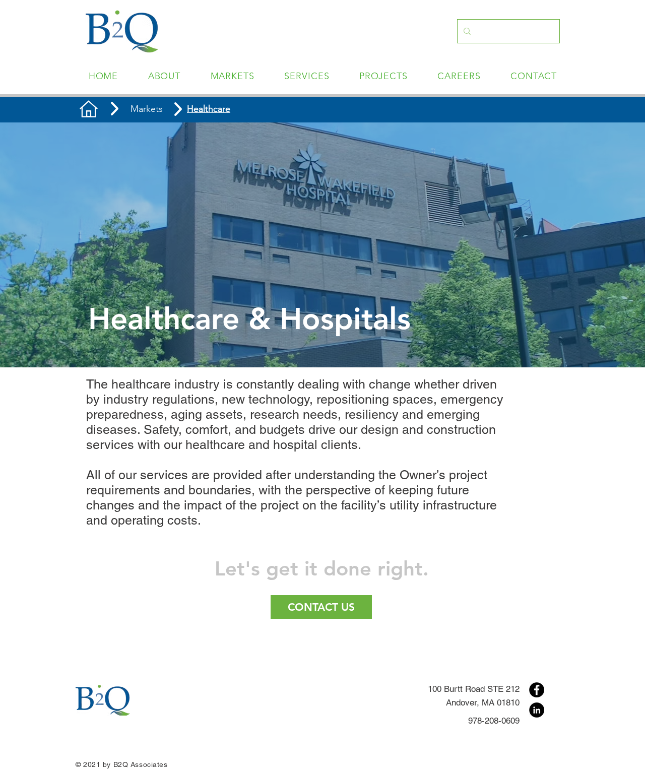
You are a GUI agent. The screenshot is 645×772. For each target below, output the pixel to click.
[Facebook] (536, 689)
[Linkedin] (536, 710)
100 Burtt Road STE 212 (474, 689)
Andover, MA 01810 (483, 702)
